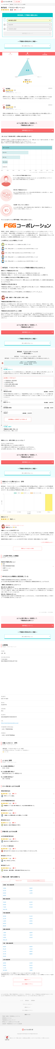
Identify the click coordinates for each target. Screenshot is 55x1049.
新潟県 (4, 916)
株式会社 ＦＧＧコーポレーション (15, 525)
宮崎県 (30, 967)
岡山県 (4, 949)
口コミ (27, 54)
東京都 (30, 907)
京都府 (4, 935)
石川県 (4, 918)
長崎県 (4, 965)
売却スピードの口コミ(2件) (27, 548)
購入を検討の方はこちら (27, 46)
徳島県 (30, 951)
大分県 (4, 967)
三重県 (4, 932)
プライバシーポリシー (27, 1004)
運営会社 (27, 1000)
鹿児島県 (5, 970)
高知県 (4, 956)
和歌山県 (5, 939)
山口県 (4, 951)
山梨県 (4, 921)
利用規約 (33, 1000)
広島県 (30, 949)
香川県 (4, 953)
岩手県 (4, 890)
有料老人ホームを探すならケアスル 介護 (10, 1021)
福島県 (4, 895)
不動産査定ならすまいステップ (8, 1019)
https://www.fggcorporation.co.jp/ (9, 723)
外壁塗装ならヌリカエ (7, 1018)
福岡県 (4, 963)
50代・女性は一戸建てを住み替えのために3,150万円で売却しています (20, 252)
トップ (10, 54)
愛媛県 (30, 953)
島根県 (30, 946)
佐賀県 (30, 963)
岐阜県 (4, 923)
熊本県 (30, 965)
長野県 (30, 921)
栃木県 (30, 902)
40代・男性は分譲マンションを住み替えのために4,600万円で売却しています (21, 248)
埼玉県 (30, 904)
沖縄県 (30, 970)
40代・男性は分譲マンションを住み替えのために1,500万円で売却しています (21, 261)
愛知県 (4, 925)
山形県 (30, 893)
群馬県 (4, 904)
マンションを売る (36, 880)
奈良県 (30, 937)
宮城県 (30, 890)
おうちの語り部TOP (5, 4)
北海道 (4, 888)
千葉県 (4, 907)
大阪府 (30, 935)
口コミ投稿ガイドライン (27, 984)
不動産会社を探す (18, 880)
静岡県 (30, 923)
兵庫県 (4, 937)
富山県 (30, 916)
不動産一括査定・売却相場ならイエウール (11, 1016)
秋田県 (4, 893)
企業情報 (44, 54)
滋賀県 (30, 932)
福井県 (30, 918)
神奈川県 (5, 909)
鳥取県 (4, 946)
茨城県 (4, 902)
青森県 (30, 888)
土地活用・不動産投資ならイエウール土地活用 (12, 1023)
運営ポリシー (27, 979)
